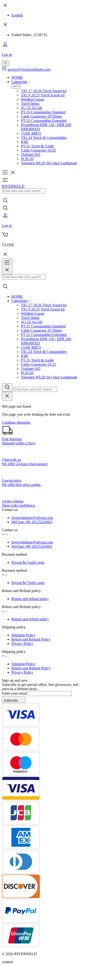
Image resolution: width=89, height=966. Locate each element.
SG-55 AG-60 (31, 108)
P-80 (24, 142)
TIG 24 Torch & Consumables (44, 138)
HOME (17, 77)
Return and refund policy (30, 599)
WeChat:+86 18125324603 (31, 522)
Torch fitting (30, 104)
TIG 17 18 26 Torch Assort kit (43, 91)
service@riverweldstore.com (29, 69)
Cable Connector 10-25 (38, 150)
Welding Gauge (32, 99)
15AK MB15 (31, 133)
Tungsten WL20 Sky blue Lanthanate (49, 163)
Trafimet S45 (30, 155)
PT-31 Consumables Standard (43, 112)
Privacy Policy (22, 644)
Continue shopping (16, 422)
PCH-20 (27, 159)
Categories (19, 82)
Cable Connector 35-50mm (41, 116)
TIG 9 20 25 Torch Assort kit (43, 95)
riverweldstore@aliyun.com (32, 518)
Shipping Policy (23, 635)
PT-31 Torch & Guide (37, 146)
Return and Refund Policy (31, 639)
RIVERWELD (13, 186)
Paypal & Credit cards (27, 562)
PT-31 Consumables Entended (43, 121)
